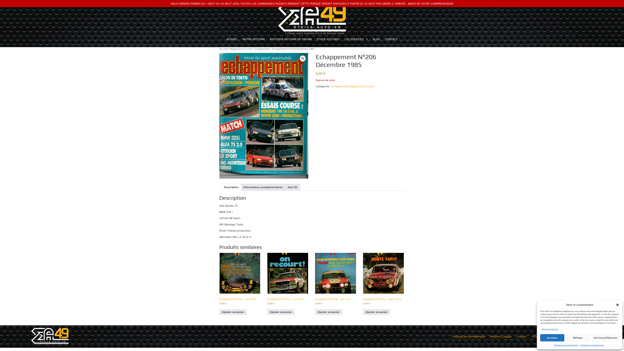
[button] (617, 304)
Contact (391, 39)
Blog (376, 39)
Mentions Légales (501, 336)
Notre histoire (254, 39)
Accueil (232, 39)
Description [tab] (231, 187)
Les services (354, 39)
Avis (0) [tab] (292, 187)
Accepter (552, 337)
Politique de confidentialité (566, 345)
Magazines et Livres (241, 48)
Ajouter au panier (233, 312)
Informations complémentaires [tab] (263, 187)
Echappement (262, 48)
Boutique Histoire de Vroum (291, 39)
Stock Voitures (328, 39)
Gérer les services (550, 329)
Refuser (578, 337)
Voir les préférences (605, 337)
